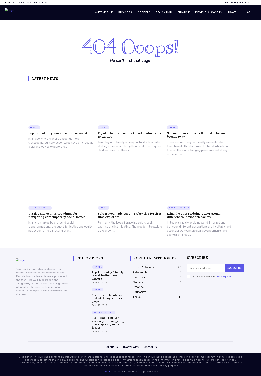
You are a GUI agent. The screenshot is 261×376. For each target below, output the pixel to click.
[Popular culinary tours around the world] (61, 103)
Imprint (107, 371)
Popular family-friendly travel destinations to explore (107, 275)
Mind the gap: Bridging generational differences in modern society (193, 215)
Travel (34, 127)
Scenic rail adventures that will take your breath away (108, 298)
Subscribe (234, 267)
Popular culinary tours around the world (57, 133)
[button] (248, 12)
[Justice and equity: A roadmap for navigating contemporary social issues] (61, 183)
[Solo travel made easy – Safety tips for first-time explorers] (130, 183)
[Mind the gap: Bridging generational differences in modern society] (200, 183)
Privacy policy (224, 276)
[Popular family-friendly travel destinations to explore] (130, 103)
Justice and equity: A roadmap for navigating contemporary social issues (57, 215)
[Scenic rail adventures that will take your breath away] (200, 103)
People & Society (40, 208)
